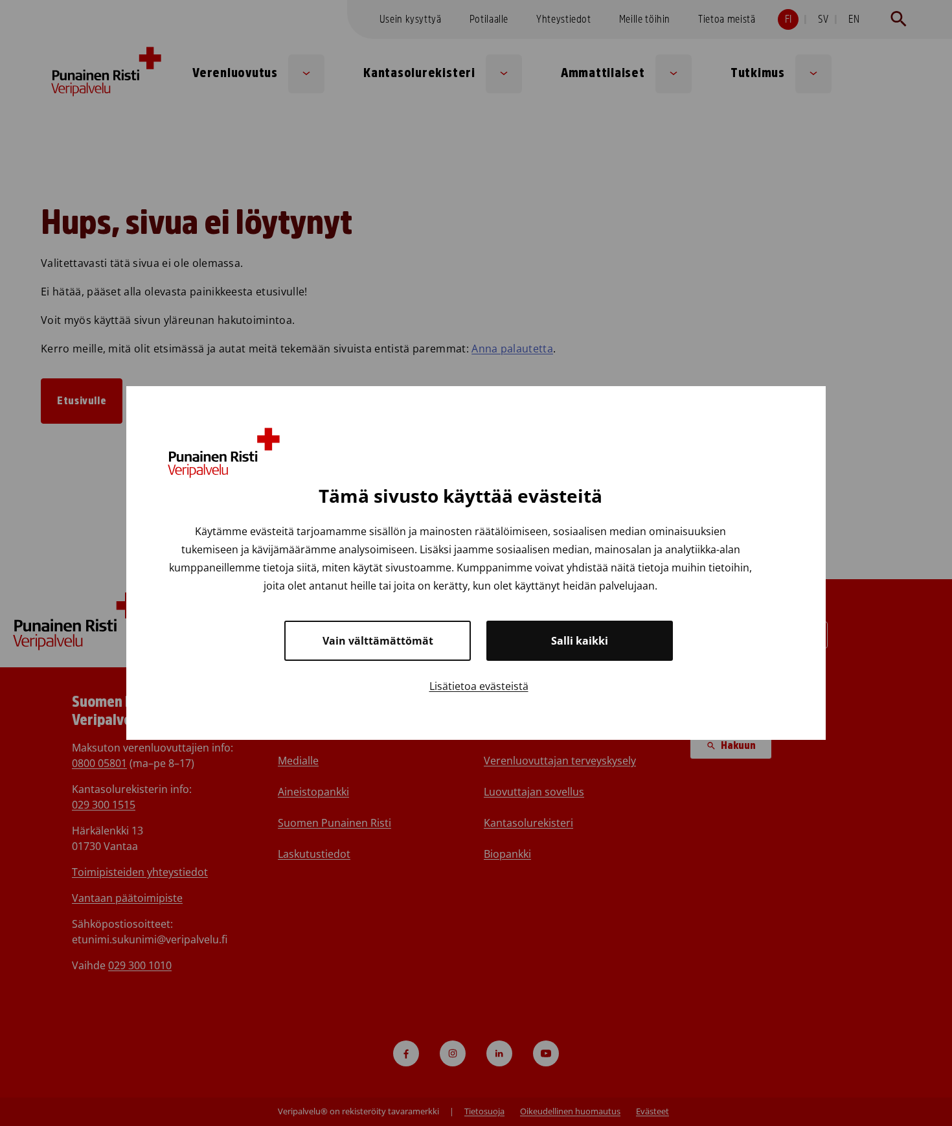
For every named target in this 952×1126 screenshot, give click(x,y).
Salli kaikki (579, 641)
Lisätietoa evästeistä (478, 686)
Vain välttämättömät (378, 641)
